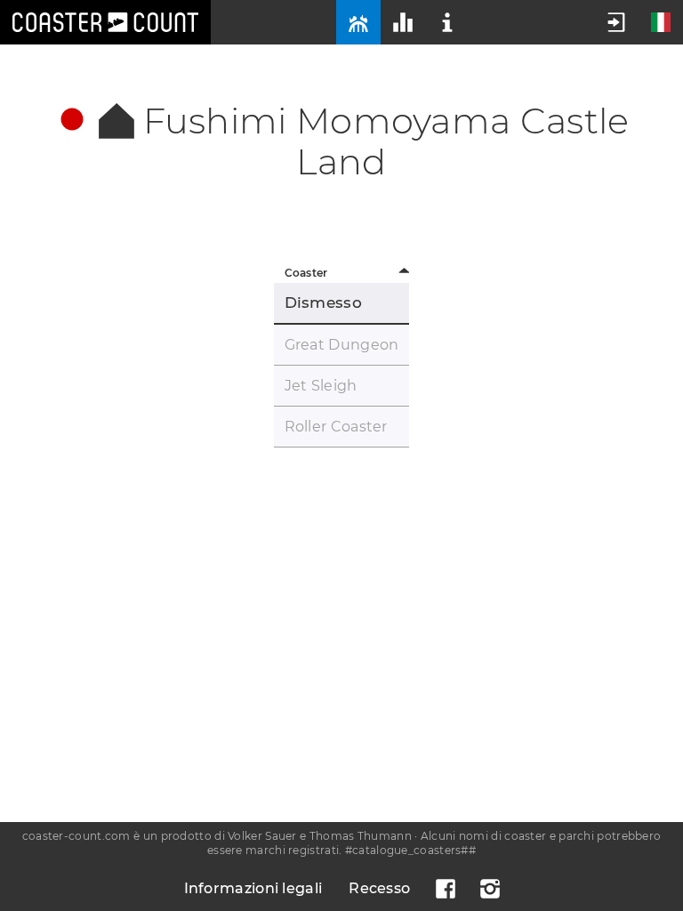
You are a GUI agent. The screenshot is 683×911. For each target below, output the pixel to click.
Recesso (379, 888)
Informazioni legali (253, 888)
